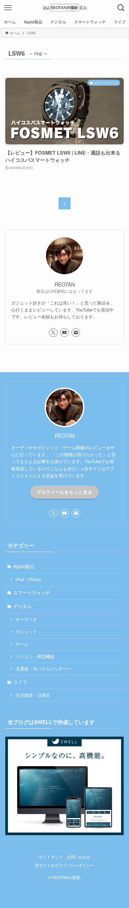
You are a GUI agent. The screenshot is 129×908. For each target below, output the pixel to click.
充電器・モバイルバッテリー (43, 669)
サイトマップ (51, 857)
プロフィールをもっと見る (64, 492)
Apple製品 (23, 566)
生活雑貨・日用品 (33, 695)
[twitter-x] (53, 332)
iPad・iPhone (28, 579)
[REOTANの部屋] (64, 8)
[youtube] (64, 332)
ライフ (20, 682)
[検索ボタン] (121, 8)
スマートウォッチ (31, 592)
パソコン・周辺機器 (35, 656)
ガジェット (26, 631)
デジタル (22, 606)
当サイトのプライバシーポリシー (64, 865)
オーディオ (26, 619)
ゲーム (22, 644)
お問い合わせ (78, 857)
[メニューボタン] (8, 8)
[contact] (75, 332)
